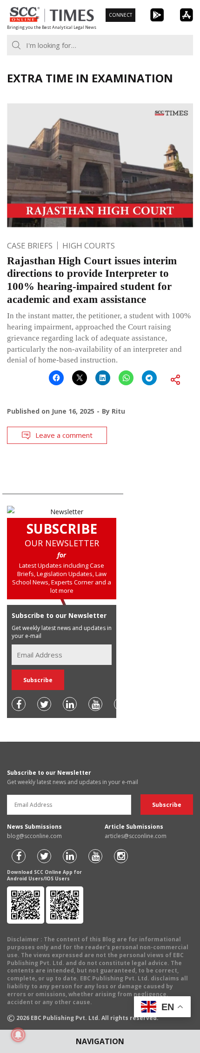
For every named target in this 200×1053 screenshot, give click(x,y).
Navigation (100, 1041)
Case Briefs (30, 245)
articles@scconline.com (136, 836)
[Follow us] (19, 704)
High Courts (88, 245)
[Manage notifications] (18, 1034)
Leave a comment (64, 435)
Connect (120, 15)
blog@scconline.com (34, 836)
